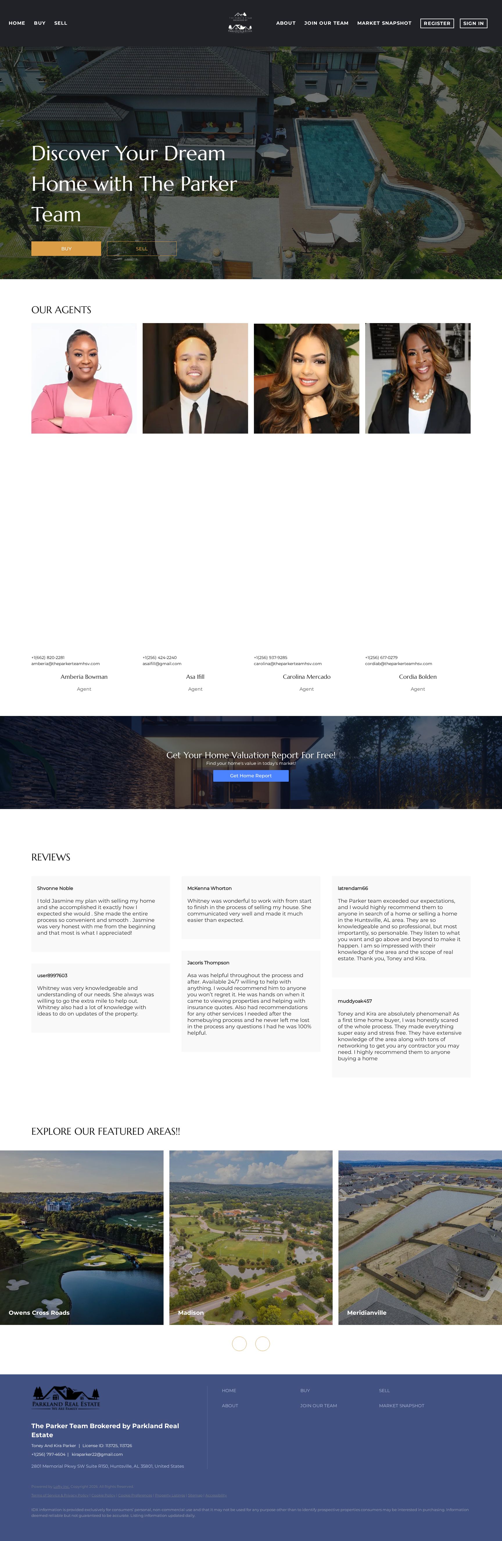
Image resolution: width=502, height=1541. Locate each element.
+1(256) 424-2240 (160, 657)
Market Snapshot (384, 23)
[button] (259, 1390)
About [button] (286, 23)
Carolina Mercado (307, 676)
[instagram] (72, 1525)
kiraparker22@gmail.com (97, 1454)
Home (17, 23)
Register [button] (437, 23)
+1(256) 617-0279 (381, 657)
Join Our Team (326, 23)
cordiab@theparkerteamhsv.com (398, 663)
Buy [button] (39, 23)
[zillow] (55, 1525)
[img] (84, 378)
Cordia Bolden (418, 676)
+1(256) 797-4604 (48, 1454)
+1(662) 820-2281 (47, 657)
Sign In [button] (473, 23)
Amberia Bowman (84, 676)
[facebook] (38, 1525)
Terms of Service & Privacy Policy (60, 1495)
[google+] (89, 1525)
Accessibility (216, 1495)
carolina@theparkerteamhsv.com (288, 663)
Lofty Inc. (61, 1486)
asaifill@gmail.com (162, 663)
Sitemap (195, 1495)
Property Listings (170, 1495)
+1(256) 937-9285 (270, 657)
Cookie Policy (103, 1495)
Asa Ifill (195, 676)
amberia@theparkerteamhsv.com (65, 663)
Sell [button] (60, 23)
